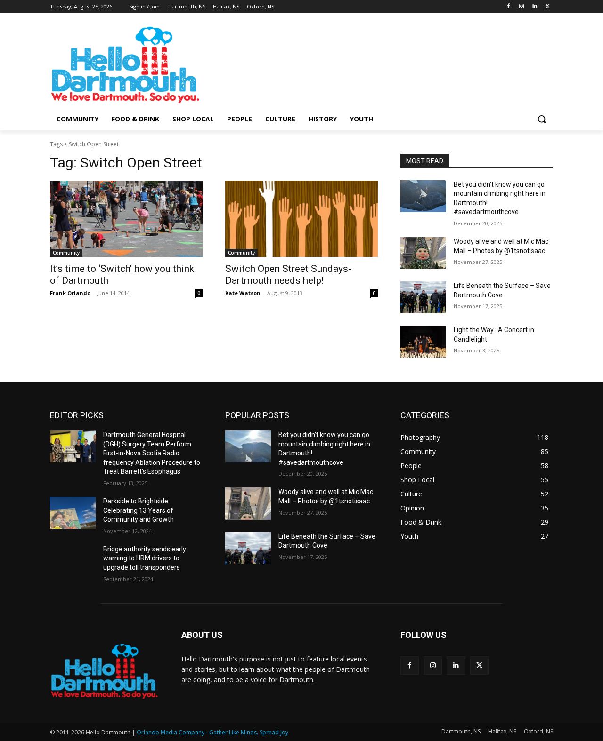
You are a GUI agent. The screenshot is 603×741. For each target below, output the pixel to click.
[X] (547, 6)
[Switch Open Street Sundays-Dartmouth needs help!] (301, 219)
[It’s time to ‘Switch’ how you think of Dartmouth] (126, 219)
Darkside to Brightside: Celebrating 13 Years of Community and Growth (138, 510)
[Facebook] (508, 6)
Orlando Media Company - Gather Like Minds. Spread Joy (212, 732)
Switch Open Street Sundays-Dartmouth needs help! (288, 274)
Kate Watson (243, 292)
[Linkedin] (534, 6)
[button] (541, 119)
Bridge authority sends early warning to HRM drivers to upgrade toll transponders (144, 558)
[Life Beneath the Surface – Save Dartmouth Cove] (423, 297)
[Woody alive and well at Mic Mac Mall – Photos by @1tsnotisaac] (423, 253)
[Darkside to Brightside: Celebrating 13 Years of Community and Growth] (73, 513)
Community (66, 252)
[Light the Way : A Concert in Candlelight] (423, 342)
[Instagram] (521, 6)
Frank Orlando (70, 292)
